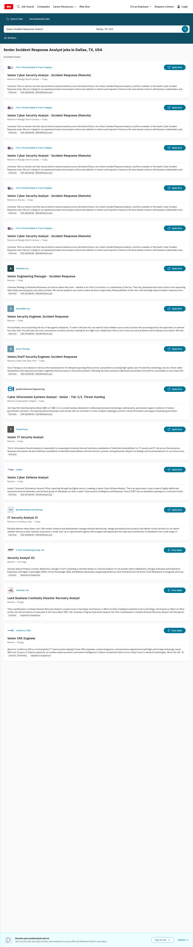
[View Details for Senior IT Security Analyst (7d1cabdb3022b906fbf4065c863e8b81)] (96, 441)
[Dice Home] (8, 7)
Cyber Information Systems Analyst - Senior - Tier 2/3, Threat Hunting (56, 397)
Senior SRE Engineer (21, 638)
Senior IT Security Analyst (25, 437)
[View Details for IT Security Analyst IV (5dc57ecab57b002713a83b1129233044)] (96, 521)
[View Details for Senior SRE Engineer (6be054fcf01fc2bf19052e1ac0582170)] (96, 642)
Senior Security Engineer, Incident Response (37, 316)
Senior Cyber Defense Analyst (28, 477)
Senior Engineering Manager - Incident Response (41, 276)
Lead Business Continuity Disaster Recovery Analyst (43, 598)
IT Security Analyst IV (22, 518)
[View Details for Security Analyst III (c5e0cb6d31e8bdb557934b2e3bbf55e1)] (96, 562)
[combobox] (44, 29)
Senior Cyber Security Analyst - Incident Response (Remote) (49, 75)
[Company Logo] (10, 67)
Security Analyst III (21, 558)
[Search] (185, 29)
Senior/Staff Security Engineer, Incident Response (42, 357)
